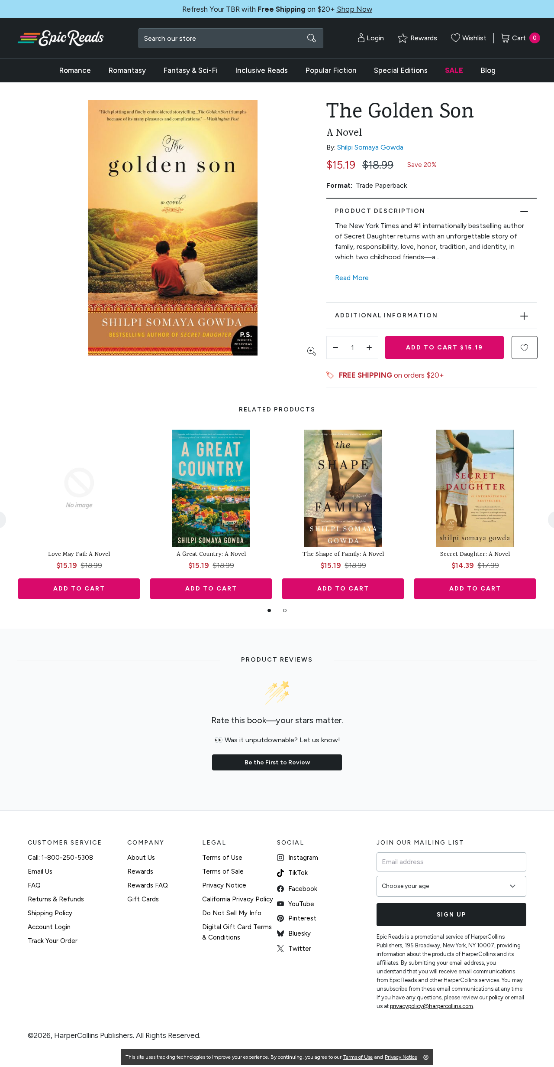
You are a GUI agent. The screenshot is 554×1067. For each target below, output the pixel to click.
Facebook (302, 889)
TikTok (298, 873)
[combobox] (230, 38)
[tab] (269, 610)
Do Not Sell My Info (231, 913)
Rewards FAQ (147, 885)
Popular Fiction (331, 70)
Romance (75, 70)
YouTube (301, 904)
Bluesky (299, 933)
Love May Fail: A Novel (79, 555)
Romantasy (127, 70)
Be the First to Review (277, 762)
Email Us (40, 871)
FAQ (34, 885)
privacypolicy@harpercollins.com (431, 1006)
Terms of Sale (223, 871)
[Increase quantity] (369, 347)
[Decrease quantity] (335, 347)
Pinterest (302, 918)
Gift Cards (143, 899)
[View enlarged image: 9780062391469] (172, 228)
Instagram (303, 857)
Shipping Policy (50, 913)
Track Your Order (52, 941)
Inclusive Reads (261, 70)
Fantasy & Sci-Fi (190, 70)
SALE (454, 70)
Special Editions (401, 70)
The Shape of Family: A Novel (343, 555)
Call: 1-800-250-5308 (60, 857)
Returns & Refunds (56, 899)
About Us (141, 857)
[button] (525, 347)
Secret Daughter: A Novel (475, 555)
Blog (488, 70)
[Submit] (311, 38)
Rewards (140, 871)
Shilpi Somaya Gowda (370, 147)
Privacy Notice (224, 885)
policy (496, 997)
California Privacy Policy (237, 899)
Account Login (49, 927)
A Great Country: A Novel (211, 555)
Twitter (299, 949)
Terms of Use (222, 857)
